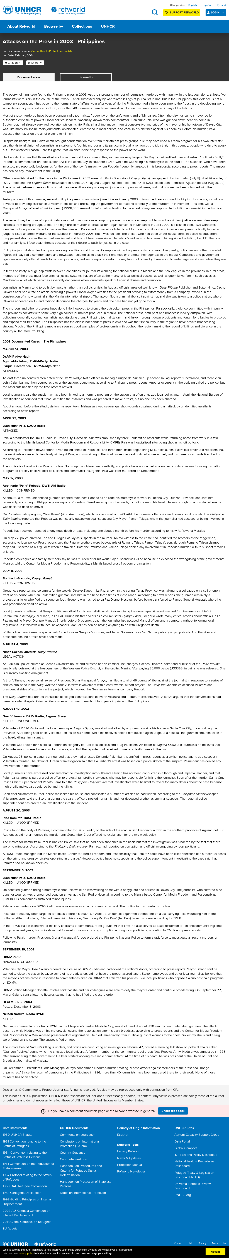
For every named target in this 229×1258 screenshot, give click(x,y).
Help (190, 1243)
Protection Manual (130, 1164)
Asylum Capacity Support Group (196, 1134)
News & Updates (129, 1158)
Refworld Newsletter (131, 1171)
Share (34, 63)
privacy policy (26, 1253)
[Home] (44, 10)
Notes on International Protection (83, 1192)
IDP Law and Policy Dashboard (195, 1154)
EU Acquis (10, 1228)
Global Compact (185, 1148)
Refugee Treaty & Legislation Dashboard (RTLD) (194, 1174)
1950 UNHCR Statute (17, 1134)
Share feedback (173, 1110)
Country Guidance (72, 1152)
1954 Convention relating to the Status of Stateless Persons (25, 1154)
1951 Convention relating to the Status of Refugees (24, 1143)
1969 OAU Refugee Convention (25, 1186)
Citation (13, 63)
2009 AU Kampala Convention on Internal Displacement (26, 1212)
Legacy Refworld (128, 1151)
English (192, 5)
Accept (215, 1251)
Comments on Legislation (77, 1134)
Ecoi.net (122, 1134)
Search (155, 12)
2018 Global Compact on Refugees (27, 1221)
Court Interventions (73, 1159)
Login (215, 12)
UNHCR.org (182, 1195)
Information (86, 77)
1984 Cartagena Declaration (22, 1192)
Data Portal (182, 1141)
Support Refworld (184, 12)
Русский (221, 5)
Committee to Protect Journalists (51, 51)
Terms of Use (219, 1243)
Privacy (202, 1243)
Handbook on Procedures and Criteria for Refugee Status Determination (81, 1170)
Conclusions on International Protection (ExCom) (79, 1143)
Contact (178, 1243)
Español (207, 5)
